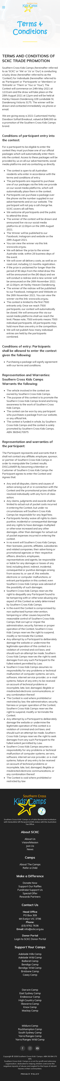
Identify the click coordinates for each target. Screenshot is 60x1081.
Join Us (30, 845)
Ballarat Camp (30, 960)
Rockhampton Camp (30, 1029)
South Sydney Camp (30, 1032)
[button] (3, 7)
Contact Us (30, 905)
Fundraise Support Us (30, 889)
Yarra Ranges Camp (30, 1036)
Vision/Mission (30, 842)
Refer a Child (30, 867)
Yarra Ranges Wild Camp (30, 1039)
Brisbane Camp (30, 971)
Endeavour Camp (30, 996)
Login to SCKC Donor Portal (30, 938)
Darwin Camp (30, 989)
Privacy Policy (30, 1074)
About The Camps (30, 864)
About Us (30, 838)
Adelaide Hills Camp (30, 953)
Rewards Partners (30, 896)
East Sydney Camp (30, 993)
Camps (30, 857)
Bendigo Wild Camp (30, 967)
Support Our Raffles (30, 886)
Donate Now (30, 882)
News (30, 849)
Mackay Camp (30, 1010)
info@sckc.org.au (34, 929)
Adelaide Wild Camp (30, 957)
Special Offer (30, 893)
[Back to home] (30, 7)
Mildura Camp (30, 1025)
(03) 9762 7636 (30, 925)
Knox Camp (30, 1007)
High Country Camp (30, 1000)
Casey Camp (30, 974)
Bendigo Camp (30, 964)
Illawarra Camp (30, 1003)
